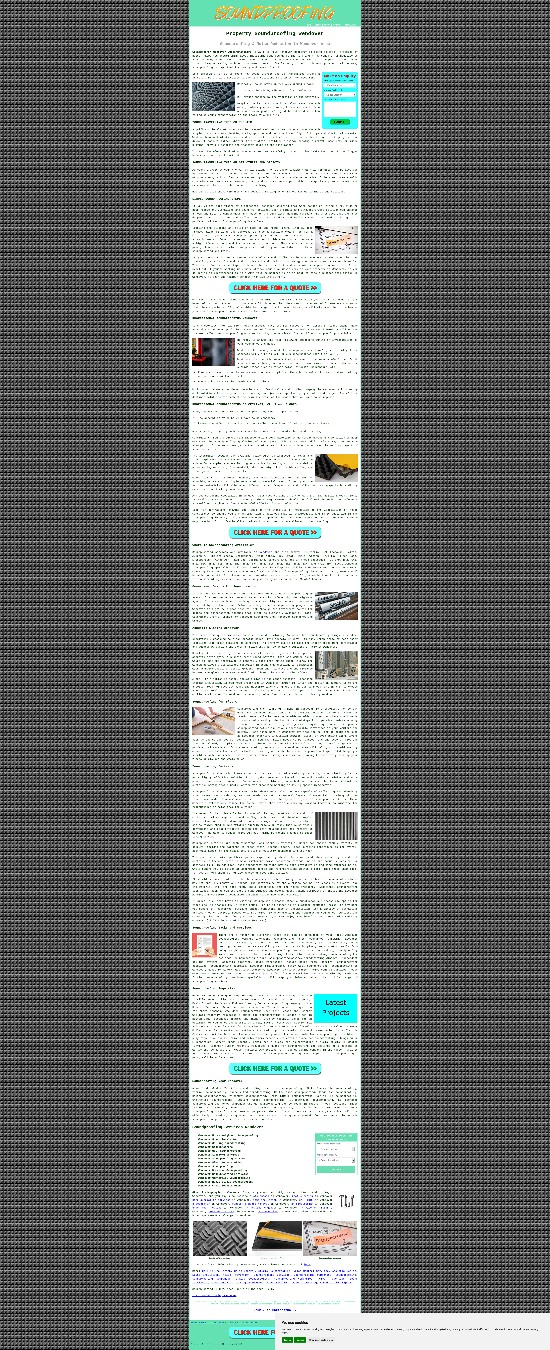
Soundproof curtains (207, 843)
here (271, 1119)
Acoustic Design (344, 1271)
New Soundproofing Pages (212, 1323)
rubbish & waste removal (250, 1203)
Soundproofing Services (272, 1275)
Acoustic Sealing (304, 1282)
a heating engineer (261, 1207)
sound (259, 84)
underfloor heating (207, 1207)
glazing (234, 653)
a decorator (201, 1203)
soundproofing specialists (212, 567)
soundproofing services (209, 981)
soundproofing (285, 55)
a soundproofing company (282, 1003)
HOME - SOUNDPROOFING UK (275, 1310)
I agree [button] (287, 1340)
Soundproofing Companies (312, 1275)
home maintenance (221, 1211)
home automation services (211, 1200)
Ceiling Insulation (216, 1271)
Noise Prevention (236, 1275)
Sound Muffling (277, 1282)
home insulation (265, 1200)
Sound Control (221, 1282)
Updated (230, 1323)
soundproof (335, 879)
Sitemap (194, 1323)
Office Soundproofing (252, 1278)
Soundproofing (202, 552)
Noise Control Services (311, 1271)
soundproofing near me (258, 1011)
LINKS (318, 25)
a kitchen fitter (315, 1207)
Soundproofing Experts (336, 1282)
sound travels (262, 73)
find (205, 1088)
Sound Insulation (205, 1275)
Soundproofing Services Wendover (227, 1127)
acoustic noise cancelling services (261, 946)
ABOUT (327, 25)
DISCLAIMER (350, 25)
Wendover (266, 552)
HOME (309, 25)
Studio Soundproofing (274, 1271)
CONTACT (337, 25)
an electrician (302, 1203)
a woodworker (268, 1211)
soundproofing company (236, 938)
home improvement (205, 1215)
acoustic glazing (271, 635)
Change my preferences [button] (321, 1340)
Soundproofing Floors (247, 1323)
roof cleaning (302, 1196)
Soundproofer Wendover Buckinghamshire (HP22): (228, 52)
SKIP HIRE (306, 1200)
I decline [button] (300, 1340)
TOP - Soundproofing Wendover (214, 1295)
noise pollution (345, 1111)
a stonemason (259, 1196)
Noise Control (244, 1271)
